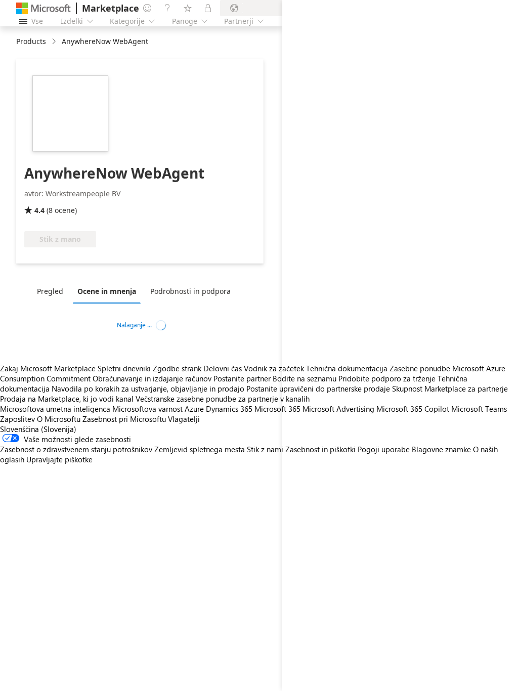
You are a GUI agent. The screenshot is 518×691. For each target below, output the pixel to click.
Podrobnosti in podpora (190, 291)
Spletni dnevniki (124, 368)
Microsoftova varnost (147, 409)
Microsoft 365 (277, 409)
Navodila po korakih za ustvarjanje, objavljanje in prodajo (148, 388)
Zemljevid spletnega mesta (199, 449)
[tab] (52, 291)
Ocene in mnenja (106, 291)
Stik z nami (265, 449)
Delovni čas (222, 368)
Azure (194, 409)
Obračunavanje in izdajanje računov (152, 378)
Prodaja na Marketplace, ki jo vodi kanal (67, 399)
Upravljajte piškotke (59, 459)
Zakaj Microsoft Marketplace (48, 368)
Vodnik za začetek (274, 368)
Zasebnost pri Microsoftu (124, 419)
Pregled (50, 291)
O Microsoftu (58, 419)
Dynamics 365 (229, 409)
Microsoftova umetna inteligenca (55, 409)
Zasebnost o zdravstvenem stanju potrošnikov (76, 449)
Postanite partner (242, 378)
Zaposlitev (17, 419)
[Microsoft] (43, 8)
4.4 (39, 210)
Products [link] (31, 41)
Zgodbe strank (177, 368)
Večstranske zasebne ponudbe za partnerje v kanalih (223, 399)
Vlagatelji (184, 419)
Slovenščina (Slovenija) (38, 429)
